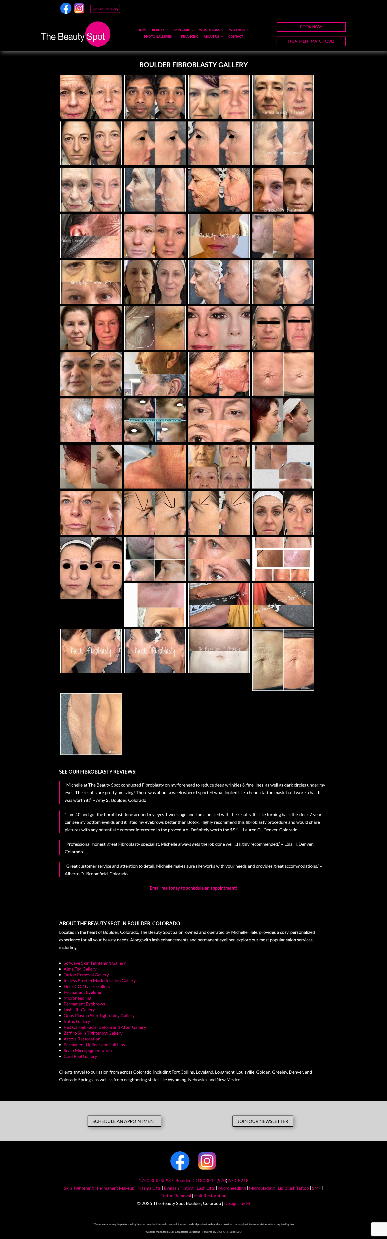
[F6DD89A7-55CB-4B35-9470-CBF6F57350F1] (219, 625)
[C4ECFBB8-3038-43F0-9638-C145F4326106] (155, 533)
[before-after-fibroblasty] (155, 256)
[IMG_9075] (283, 440)
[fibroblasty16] (283, 256)
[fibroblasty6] (155, 348)
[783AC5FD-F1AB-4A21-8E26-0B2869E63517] (283, 625)
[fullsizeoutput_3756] (219, 302)
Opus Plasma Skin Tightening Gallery (99, 1015)
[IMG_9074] (91, 486)
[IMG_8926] (283, 348)
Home (142, 30)
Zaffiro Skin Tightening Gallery (93, 1033)
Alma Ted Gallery (80, 968)
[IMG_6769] (283, 579)
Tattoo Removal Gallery (86, 974)
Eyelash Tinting (179, 1188)
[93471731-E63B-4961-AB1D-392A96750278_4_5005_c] (91, 753)
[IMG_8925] (91, 348)
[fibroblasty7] (219, 394)
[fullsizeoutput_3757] (283, 302)
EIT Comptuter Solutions (185, 1231)
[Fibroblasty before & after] (219, 256)
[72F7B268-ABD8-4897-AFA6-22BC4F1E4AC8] (219, 533)
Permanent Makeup (115, 1188)
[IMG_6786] (155, 394)
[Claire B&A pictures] (155, 579)
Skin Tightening (79, 1188)
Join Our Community (105, 9)
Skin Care (182, 30)
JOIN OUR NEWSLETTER (262, 1121)
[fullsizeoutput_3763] (155, 671)
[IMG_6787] (219, 579)
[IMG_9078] (283, 486)
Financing (190, 36)
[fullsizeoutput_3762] (91, 671)
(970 (221, 1180)
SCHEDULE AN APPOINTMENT (124, 1121)
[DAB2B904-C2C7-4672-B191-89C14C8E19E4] (283, 533)
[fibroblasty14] (155, 440)
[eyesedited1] (155, 163)
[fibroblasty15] (91, 302)
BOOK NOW (311, 26)
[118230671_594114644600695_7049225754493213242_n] (91, 597)
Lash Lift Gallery (79, 1009)
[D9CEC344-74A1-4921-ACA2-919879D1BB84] (219, 348)
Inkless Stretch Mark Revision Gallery (100, 980)
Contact (235, 36)
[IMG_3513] (283, 394)
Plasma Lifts (149, 1188)
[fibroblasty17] (91, 394)
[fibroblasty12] (219, 440)
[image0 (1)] (91, 209)
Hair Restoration (210, 1195)
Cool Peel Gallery (80, 1056)
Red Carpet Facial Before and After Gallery (105, 1027)
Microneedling (77, 998)
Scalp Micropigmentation (88, 1050)
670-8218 (238, 1180)
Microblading (262, 1188)
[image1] (283, 163)
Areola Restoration (82, 1038)
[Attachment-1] (155, 117)
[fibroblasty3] (91, 256)
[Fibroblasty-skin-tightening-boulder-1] (219, 671)
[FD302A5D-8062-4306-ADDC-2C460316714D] (283, 209)
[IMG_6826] (155, 625)
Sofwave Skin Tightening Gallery (95, 963)
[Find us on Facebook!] (65, 12)
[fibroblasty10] (219, 209)
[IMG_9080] (155, 486)
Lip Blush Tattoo (293, 1188)
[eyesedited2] (219, 163)
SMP (316, 1188)
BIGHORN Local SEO (229, 1231)
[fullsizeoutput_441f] (91, 163)
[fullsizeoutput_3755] (283, 117)
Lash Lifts (206, 1188)
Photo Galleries (158, 36)
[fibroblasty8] (91, 117)
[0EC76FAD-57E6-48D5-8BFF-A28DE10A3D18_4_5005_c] (283, 689)
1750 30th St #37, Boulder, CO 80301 (176, 1180)
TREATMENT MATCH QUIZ (311, 41)
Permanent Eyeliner (83, 992)
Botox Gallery (77, 1021)
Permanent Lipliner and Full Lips (94, 1044)
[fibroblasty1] (91, 440)
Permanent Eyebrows (84, 1003)
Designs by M (237, 1203)
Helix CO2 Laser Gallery (87, 986)
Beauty (158, 30)
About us (211, 36)
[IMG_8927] (155, 302)
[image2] (155, 209)
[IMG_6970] (219, 486)
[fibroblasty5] (91, 533)
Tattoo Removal (176, 1195)
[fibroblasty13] (219, 117)
